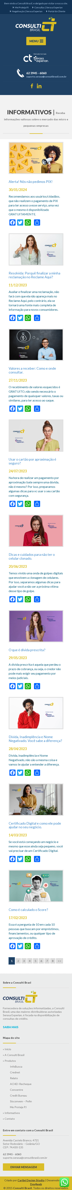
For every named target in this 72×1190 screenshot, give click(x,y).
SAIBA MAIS (10, 1027)
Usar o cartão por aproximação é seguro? (32, 461)
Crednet (15, 1072)
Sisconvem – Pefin (21, 1101)
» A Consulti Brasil (13, 1055)
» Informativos (11, 1112)
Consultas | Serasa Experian (48, 7)
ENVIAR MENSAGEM (23, 1167)
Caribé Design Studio (31, 1180)
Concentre (16, 1089)
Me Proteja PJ (22, 7)
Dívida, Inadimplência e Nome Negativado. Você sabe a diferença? (35, 739)
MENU (34, 41)
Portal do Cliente (56, 11)
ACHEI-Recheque (20, 1084)
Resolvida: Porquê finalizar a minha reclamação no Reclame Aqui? (34, 275)
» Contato (9, 1118)
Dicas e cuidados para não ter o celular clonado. (32, 556)
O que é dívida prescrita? (27, 650)
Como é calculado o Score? (28, 909)
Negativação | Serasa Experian (27, 11)
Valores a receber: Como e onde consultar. (32, 370)
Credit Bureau (18, 1095)
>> (59, 961)
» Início (7, 1049)
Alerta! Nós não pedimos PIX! (31, 181)
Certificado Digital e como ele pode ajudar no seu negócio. (35, 825)
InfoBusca (16, 1066)
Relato (14, 1078)
